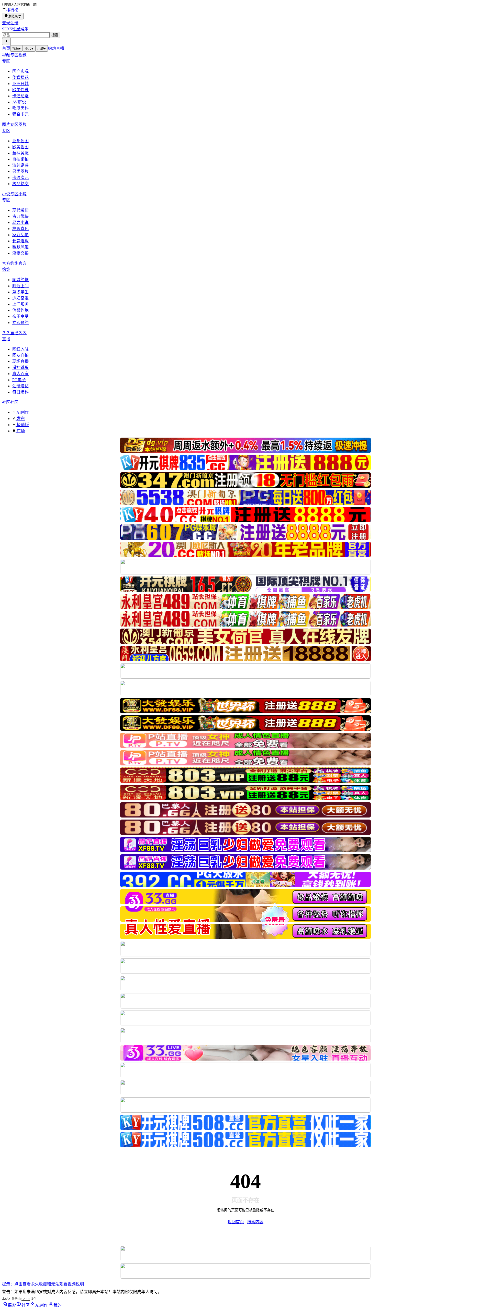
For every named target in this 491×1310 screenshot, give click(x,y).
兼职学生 (20, 292)
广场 (20, 431)
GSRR (25, 1299)
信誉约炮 (20, 310)
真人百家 (20, 373)
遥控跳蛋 (20, 367)
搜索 (54, 35)
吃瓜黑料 (20, 108)
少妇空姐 (20, 298)
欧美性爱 (20, 90)
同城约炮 (20, 280)
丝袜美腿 (20, 153)
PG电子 (19, 380)
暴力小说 (20, 222)
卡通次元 (20, 177)
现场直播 (20, 361)
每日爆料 (20, 392)
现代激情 (20, 210)
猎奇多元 (20, 114)
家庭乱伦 (20, 235)
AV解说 (19, 102)
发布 (20, 418)
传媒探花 (20, 77)
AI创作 (22, 412)
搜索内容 (255, 1222)
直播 (60, 48)
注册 (14, 23)
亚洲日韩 (20, 83)
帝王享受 (20, 316)
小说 (41, 49)
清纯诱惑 (20, 165)
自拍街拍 (20, 159)
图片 (29, 49)
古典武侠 (20, 216)
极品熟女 (20, 184)
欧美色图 (20, 147)
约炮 (52, 48)
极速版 (22, 425)
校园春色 (20, 228)
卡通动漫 (20, 96)
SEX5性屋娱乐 (15, 29)
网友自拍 (20, 355)
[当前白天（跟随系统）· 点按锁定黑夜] (6, 41)
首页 (6, 48)
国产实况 (20, 71)
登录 (6, 23)
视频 (16, 49)
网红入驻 (20, 349)
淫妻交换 (20, 253)
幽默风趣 (20, 247)
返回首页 (236, 1222)
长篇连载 (20, 241)
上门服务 (20, 304)
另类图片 (20, 171)
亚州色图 (20, 141)
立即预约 (20, 322)
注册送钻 (20, 386)
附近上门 (20, 286)
